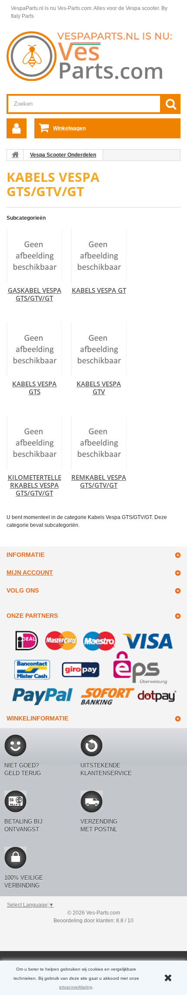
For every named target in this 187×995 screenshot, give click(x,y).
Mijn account (30, 572)
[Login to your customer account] (17, 128)
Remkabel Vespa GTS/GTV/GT (98, 481)
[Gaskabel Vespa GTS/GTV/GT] (34, 255)
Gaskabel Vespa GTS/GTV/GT (34, 294)
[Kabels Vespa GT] (99, 255)
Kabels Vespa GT (99, 290)
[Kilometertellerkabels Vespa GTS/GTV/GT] (34, 442)
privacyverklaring (75, 987)
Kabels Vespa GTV (99, 387)
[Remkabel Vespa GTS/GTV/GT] (99, 442)
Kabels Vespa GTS (34, 387)
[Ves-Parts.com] (93, 56)
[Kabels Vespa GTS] (34, 349)
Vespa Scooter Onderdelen (63, 155)
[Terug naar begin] (15, 155)
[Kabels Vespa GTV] (99, 349)
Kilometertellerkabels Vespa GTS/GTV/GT (34, 485)
